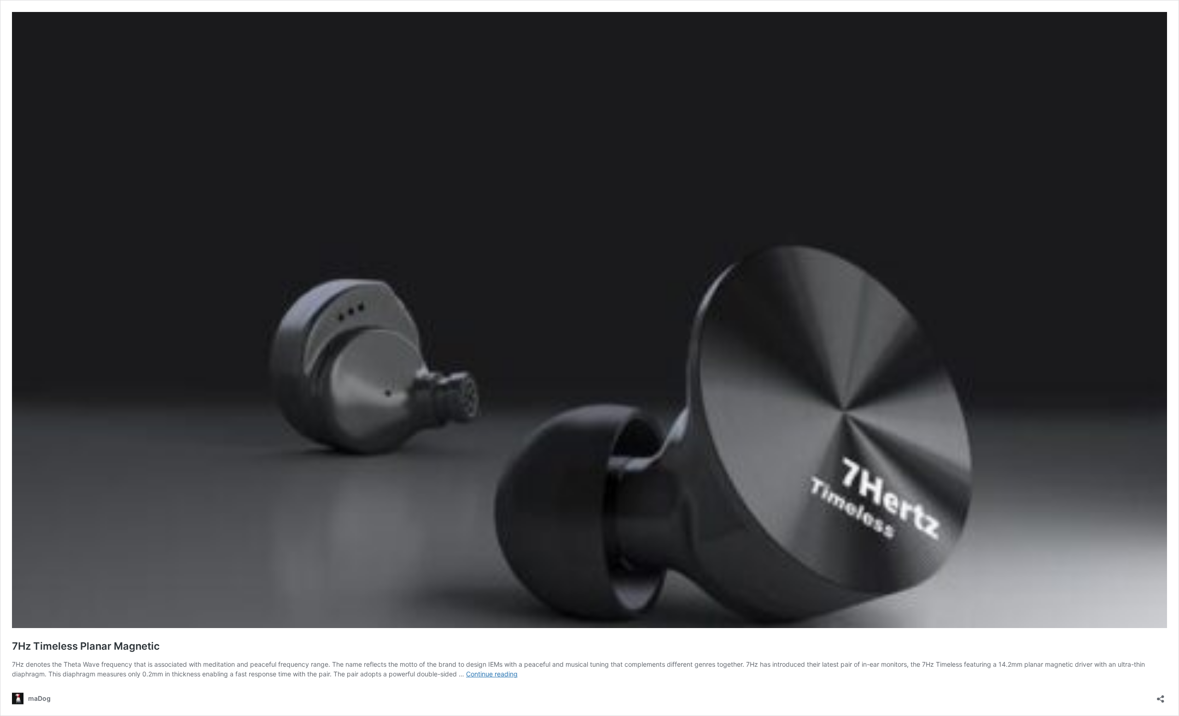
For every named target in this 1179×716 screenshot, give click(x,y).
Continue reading (492, 674)
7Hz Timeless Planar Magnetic (86, 646)
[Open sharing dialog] (1160, 696)
